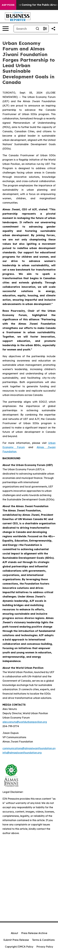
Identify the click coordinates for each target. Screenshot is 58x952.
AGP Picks (8, 5)
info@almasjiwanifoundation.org (22, 752)
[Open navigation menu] (5, 29)
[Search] (37, 28)
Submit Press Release (16, 939)
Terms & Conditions (43, 939)
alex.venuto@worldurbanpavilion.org (24, 721)
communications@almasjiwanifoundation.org (29, 748)
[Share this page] (53, 29)
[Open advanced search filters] (45, 28)
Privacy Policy (44, 946)
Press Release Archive (34, 933)
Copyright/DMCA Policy (19, 946)
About (14, 933)
